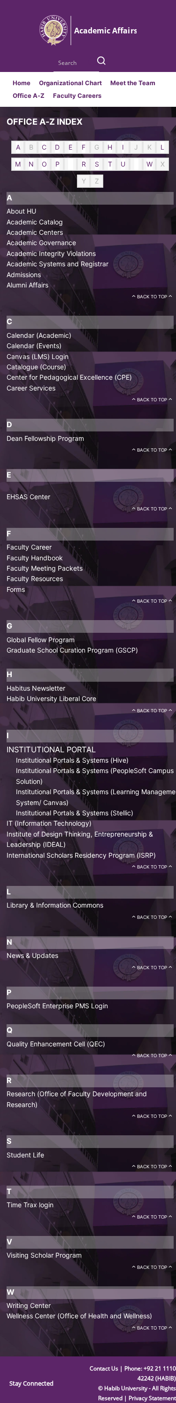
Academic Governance (41, 243)
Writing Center (29, 1305)
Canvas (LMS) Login (38, 356)
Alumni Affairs (27, 285)
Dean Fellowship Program (45, 438)
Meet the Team (132, 83)
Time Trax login (30, 1205)
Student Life (25, 1155)
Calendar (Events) (34, 346)
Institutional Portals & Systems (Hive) (72, 760)
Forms (16, 589)
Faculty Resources (35, 578)
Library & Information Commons (55, 905)
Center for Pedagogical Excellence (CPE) (69, 377)
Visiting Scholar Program (44, 1255)
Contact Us (105, 1368)
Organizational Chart (70, 83)
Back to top (152, 296)
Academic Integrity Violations (51, 253)
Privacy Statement (152, 1398)
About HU (21, 211)
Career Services (31, 388)
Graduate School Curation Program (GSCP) (72, 650)
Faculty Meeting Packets (45, 568)
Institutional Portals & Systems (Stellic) (74, 813)
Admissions (24, 275)
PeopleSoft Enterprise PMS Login (57, 1006)
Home (22, 83)
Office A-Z (29, 95)
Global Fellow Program (41, 640)
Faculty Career (29, 547)
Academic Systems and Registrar (57, 264)
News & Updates (32, 955)
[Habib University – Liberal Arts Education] (87, 43)
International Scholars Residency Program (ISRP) (81, 855)
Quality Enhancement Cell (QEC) (56, 1044)
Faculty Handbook (35, 558)
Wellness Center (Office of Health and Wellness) (79, 1316)
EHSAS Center (28, 497)
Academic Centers (35, 232)
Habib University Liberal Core (51, 698)
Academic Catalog (35, 222)
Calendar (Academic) (39, 335)
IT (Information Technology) (49, 823)
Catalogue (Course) (36, 367)
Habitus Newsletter (36, 688)
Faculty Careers (77, 95)
